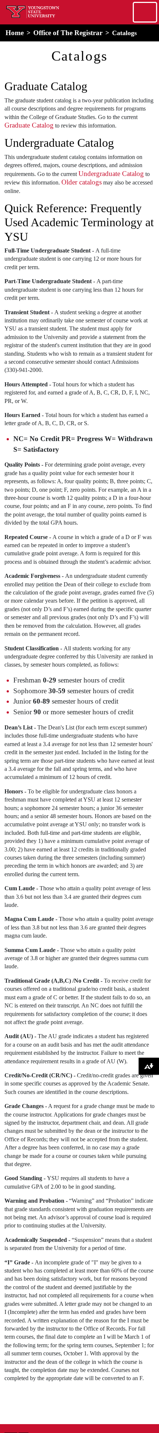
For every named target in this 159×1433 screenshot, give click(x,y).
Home (15, 33)
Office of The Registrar (67, 33)
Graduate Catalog (29, 125)
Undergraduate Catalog (111, 173)
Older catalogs (81, 182)
